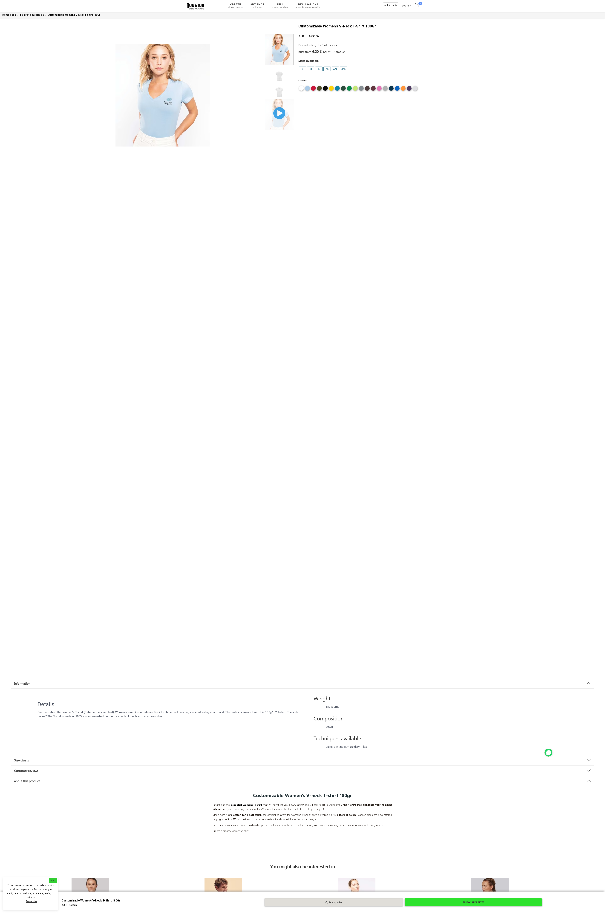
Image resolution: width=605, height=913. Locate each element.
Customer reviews (26, 771)
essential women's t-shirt (246, 804)
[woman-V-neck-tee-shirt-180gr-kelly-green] (349, 89)
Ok (53, 880)
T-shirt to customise (32, 14)
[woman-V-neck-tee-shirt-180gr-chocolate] (367, 89)
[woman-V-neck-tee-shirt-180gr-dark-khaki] (319, 89)
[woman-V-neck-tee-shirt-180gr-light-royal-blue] (397, 89)
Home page (9, 14)
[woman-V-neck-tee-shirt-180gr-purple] (409, 89)
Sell (280, 5)
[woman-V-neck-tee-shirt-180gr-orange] (403, 89)
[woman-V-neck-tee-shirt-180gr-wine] (373, 89)
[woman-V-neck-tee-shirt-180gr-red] (313, 89)
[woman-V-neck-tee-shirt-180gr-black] (325, 89)
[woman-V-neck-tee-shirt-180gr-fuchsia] (379, 89)
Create (235, 5)
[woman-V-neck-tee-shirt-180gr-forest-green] (343, 89)
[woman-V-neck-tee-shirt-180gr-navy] (391, 89)
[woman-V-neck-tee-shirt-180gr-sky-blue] (307, 89)
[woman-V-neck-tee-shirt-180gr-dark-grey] (361, 89)
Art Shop (257, 5)
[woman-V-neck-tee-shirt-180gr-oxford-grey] (385, 89)
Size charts (21, 760)
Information (22, 683)
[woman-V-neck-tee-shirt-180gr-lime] (355, 89)
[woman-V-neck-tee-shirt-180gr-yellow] (331, 89)
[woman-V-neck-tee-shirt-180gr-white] (301, 89)
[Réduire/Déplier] (548, 753)
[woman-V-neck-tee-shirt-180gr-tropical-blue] (337, 89)
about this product (27, 781)
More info (31, 901)
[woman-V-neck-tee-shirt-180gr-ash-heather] (415, 89)
